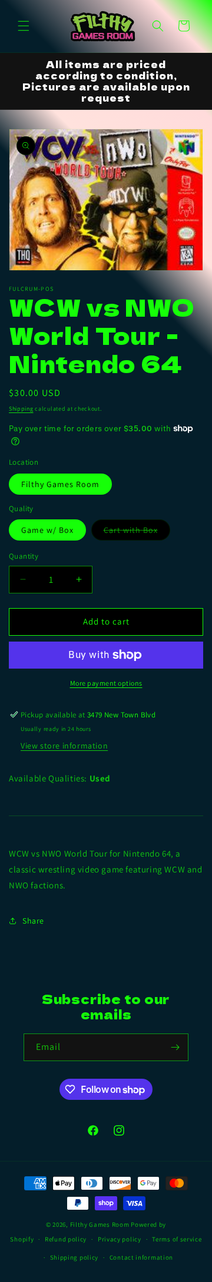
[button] (24, 26)
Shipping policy (74, 1257)
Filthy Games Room (60, 484)
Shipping (21, 408)
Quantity (23, 556)
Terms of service (176, 1239)
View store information (64, 745)
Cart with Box (137, 532)
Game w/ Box (47, 530)
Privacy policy (119, 1239)
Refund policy (66, 1239)
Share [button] (33, 920)
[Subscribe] (175, 1047)
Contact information (141, 1257)
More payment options (106, 683)
